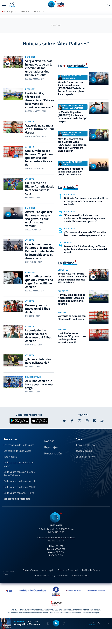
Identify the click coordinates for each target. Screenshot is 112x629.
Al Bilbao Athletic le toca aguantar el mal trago (39, 384)
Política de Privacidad (68, 570)
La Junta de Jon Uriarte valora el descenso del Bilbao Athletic (38, 336)
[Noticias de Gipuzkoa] (32, 590)
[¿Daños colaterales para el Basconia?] (13, 360)
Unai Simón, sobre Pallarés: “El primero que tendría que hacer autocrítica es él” (39, 158)
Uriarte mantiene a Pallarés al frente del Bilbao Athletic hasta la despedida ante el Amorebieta (39, 251)
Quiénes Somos (30, 570)
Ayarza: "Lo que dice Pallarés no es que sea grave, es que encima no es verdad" (39, 219)
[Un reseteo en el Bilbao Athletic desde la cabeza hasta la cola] (13, 184)
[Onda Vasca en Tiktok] (102, 421)
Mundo (67, 242)
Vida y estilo (71, 194)
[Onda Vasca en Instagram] (87, 421)
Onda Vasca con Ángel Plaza (19, 492)
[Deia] (9, 590)
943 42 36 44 (58, 540)
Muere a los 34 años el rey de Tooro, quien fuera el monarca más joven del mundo (85, 249)
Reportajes (51, 447)
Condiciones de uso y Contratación (51, 575)
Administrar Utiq (80, 575)
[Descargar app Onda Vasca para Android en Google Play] (19, 420)
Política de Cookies (91, 570)
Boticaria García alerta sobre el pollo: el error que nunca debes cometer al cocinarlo (86, 201)
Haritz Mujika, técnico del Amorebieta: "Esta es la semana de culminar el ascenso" (39, 100)
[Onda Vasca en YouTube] (79, 421)
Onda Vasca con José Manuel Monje (19, 464)
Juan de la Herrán (85, 445)
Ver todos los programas (17, 498)
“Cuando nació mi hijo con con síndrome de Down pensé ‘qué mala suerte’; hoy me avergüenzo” (84, 218)
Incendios (25, 12)
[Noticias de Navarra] (96, 590)
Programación (53, 453)
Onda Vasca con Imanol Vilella (20, 487)
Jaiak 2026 (39, 12)
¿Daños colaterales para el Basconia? (38, 361)
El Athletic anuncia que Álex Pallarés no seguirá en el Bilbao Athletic (39, 282)
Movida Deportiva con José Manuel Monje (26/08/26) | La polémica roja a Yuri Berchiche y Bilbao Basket (72, 145)
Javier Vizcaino (84, 450)
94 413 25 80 (58, 532)
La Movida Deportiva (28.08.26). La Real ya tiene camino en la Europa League (72, 116)
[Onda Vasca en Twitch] (94, 421)
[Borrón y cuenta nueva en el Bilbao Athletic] (13, 306)
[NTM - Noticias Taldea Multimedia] (56, 591)
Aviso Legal (47, 570)
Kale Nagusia (11, 456)
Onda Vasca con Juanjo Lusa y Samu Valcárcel (19, 473)
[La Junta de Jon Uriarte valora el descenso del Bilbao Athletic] (13, 331)
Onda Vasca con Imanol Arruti (20, 481)
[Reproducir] (8, 214)
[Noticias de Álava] (73, 590)
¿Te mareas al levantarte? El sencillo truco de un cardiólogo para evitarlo (85, 234)
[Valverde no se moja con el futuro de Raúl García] (13, 127)
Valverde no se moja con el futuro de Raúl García (39, 129)
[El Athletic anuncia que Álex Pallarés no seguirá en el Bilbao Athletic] (13, 277)
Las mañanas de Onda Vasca (19, 445)
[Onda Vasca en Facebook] (72, 421)
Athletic (30, 121)
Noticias (49, 441)
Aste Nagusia (10, 12)
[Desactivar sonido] (98, 623)
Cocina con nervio (85, 456)
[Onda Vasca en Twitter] (64, 421)
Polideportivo (33, 377)
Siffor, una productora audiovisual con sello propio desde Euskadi (70, 171)
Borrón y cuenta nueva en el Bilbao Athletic (37, 308)
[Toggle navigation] (4, 4)
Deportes (30, 57)
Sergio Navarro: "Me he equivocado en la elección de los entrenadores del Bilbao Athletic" (38, 68)
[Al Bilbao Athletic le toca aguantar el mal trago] (13, 382)
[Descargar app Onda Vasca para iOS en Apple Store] (39, 420)
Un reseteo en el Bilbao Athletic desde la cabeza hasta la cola (39, 188)
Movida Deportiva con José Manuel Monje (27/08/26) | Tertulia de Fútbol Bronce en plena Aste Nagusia (71, 88)
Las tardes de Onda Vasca (17, 450)
